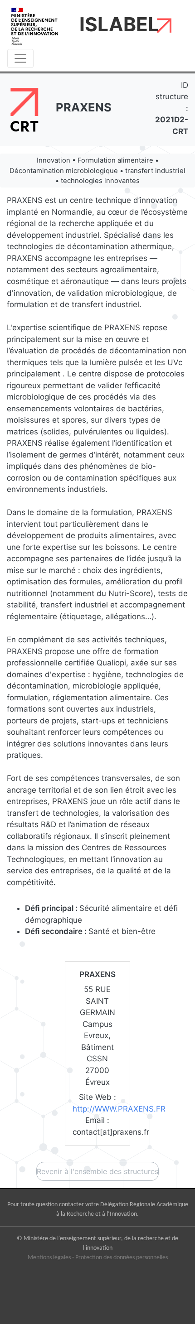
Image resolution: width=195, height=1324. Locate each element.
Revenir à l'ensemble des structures (97, 1171)
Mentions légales (49, 1257)
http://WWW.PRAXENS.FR (119, 1108)
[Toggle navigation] (20, 58)
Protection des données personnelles (121, 1257)
